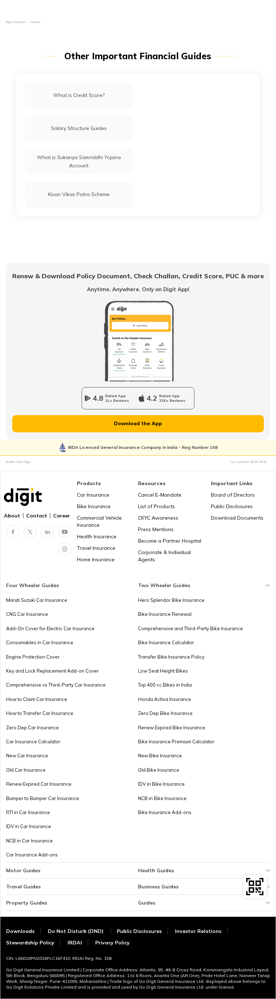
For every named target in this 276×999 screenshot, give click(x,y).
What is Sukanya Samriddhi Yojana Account (79, 161)
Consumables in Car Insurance (39, 642)
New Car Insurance (27, 755)
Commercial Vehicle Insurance (99, 521)
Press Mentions (156, 529)
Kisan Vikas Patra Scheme (79, 194)
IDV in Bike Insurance (161, 784)
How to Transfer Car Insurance (39, 713)
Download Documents (237, 518)
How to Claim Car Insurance (36, 699)
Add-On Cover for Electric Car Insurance (50, 628)
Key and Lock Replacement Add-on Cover (52, 671)
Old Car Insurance (26, 770)
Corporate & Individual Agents (164, 556)
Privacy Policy (112, 942)
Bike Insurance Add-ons (165, 812)
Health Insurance (96, 536)
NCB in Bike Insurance (162, 798)
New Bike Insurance (160, 755)
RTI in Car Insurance (28, 812)
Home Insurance (96, 559)
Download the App (138, 423)
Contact (36, 515)
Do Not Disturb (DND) (76, 931)
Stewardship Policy (30, 942)
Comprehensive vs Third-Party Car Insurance (56, 685)
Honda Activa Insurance (164, 699)
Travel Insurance (96, 548)
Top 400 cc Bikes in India (165, 685)
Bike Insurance (94, 506)
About (12, 515)
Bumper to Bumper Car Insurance (42, 798)
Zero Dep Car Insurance (32, 727)
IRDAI (75, 942)
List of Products (156, 506)
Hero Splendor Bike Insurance (171, 600)
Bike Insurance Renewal (165, 614)
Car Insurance (93, 495)
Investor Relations (198, 931)
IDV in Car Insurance (28, 826)
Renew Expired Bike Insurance (171, 727)
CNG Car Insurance (27, 614)
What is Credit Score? (79, 95)
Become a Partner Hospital (169, 541)
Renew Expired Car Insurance (39, 784)
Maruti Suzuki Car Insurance (36, 600)
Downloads (20, 931)
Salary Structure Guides (79, 128)
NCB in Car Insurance (29, 841)
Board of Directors (233, 495)
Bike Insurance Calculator (166, 642)
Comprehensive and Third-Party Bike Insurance (190, 628)
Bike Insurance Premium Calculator (176, 741)
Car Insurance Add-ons (32, 855)
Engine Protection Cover (33, 657)
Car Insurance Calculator (33, 741)
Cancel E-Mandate (159, 495)
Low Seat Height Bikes (163, 671)
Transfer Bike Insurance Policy (171, 657)
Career (61, 515)
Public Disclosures (232, 506)
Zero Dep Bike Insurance (165, 713)
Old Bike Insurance (158, 770)
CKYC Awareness (158, 518)
